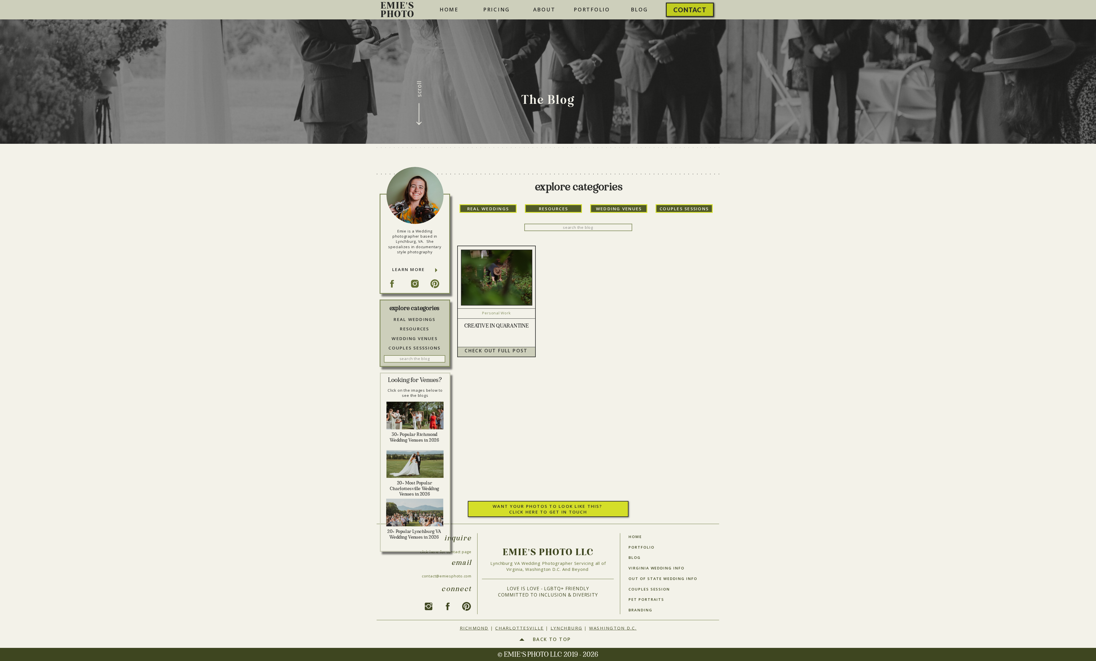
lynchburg (566, 628)
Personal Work (496, 313)
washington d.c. (613, 628)
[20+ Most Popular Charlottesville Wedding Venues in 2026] (415, 464)
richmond (474, 628)
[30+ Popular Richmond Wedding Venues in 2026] (415, 415)
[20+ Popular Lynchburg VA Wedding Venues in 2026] (414, 512)
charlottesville (519, 628)
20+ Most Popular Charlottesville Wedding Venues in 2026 (414, 488)
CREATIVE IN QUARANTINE (496, 326)
